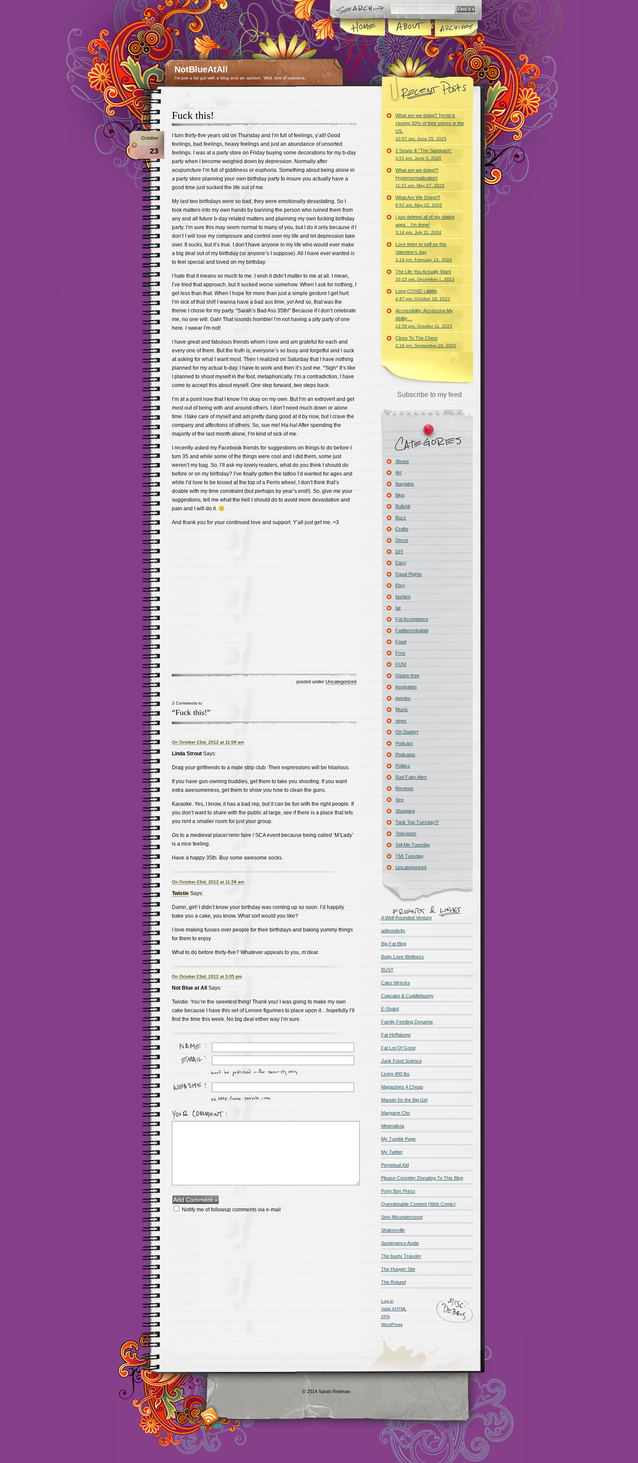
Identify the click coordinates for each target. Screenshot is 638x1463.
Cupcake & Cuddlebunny (407, 995)
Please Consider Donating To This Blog (422, 1178)
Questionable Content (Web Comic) (418, 1204)
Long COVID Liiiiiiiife (422, 295)
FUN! (401, 664)
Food (400, 641)
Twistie (180, 893)
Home (363, 28)
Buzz (400, 517)
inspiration (406, 686)
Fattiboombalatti (411, 630)
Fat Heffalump (396, 1034)
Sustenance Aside (400, 1243)
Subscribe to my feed (429, 394)
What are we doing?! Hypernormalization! (419, 177)
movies (403, 698)
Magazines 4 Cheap (402, 1086)
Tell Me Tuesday (412, 844)
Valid (394, 1308)
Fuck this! (193, 115)
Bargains (404, 483)
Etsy (400, 585)
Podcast (404, 743)
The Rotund (393, 1282)
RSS (210, 1416)
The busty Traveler (401, 1256)
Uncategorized (341, 681)
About (409, 28)
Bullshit (402, 506)
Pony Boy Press (398, 1191)
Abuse (402, 461)
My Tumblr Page (398, 1139)
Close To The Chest (425, 341)
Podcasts (405, 754)
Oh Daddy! (406, 732)
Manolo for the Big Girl (404, 1099)
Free (400, 653)
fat (398, 607)
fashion (403, 596)
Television (405, 833)
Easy (400, 562)
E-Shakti (390, 1008)
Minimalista (392, 1125)
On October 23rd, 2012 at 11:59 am (208, 881)
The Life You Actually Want (424, 275)
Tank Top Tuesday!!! (417, 822)
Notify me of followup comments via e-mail (231, 1210)
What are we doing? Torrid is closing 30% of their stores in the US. (429, 127)
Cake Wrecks (395, 982)
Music (401, 709)
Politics (402, 765)
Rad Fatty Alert (411, 777)
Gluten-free (407, 675)
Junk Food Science (401, 1060)
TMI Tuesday (409, 856)
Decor (401, 540)
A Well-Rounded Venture (406, 917)
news (401, 720)
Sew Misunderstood (402, 1217)
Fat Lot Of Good (398, 1047)
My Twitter (392, 1152)
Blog (400, 495)
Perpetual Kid (395, 1165)
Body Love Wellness (402, 956)
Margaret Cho (395, 1112)
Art (398, 472)
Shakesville (393, 1230)
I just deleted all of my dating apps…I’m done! (424, 224)
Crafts (401, 528)
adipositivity (393, 930)
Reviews (404, 788)
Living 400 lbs (395, 1073)
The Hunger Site (398, 1269)
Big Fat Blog (393, 943)
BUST (387, 969)
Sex (399, 799)
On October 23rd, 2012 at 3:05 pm (207, 976)
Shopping (405, 811)
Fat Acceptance (411, 619)
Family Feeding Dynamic (407, 1021)
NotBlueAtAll (201, 69)
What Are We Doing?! (418, 201)
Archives (456, 28)
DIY (399, 551)
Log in (387, 1301)
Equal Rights (408, 574)
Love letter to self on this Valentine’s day (423, 252)
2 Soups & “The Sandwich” (423, 154)
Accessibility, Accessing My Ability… (424, 318)
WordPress (392, 1324)
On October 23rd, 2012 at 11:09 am (208, 742)
